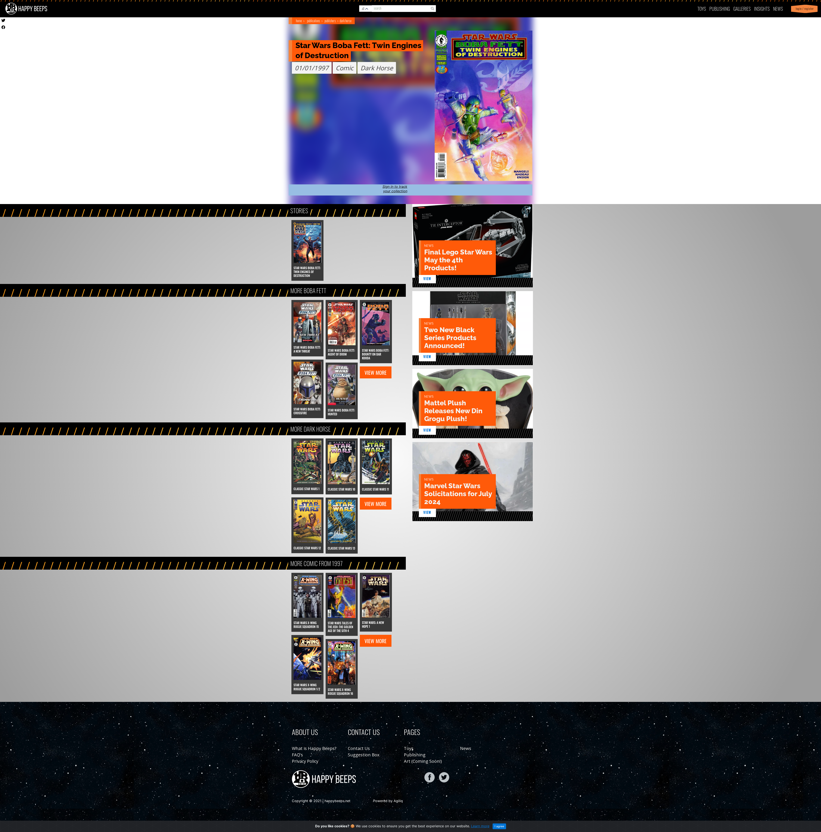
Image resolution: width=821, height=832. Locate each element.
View (427, 278)
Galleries (742, 8)
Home (299, 20)
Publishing (414, 755)
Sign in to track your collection (394, 188)
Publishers (330, 20)
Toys (701, 8)
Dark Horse (345, 20)
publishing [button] (719, 8)
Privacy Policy (305, 761)
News (778, 8)
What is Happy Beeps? (314, 748)
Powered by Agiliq (388, 801)
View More (376, 372)
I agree (499, 826)
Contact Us (359, 748)
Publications (313, 20)
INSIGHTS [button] (762, 8)
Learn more (480, 826)
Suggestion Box (363, 755)
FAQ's (297, 755)
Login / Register (804, 9)
